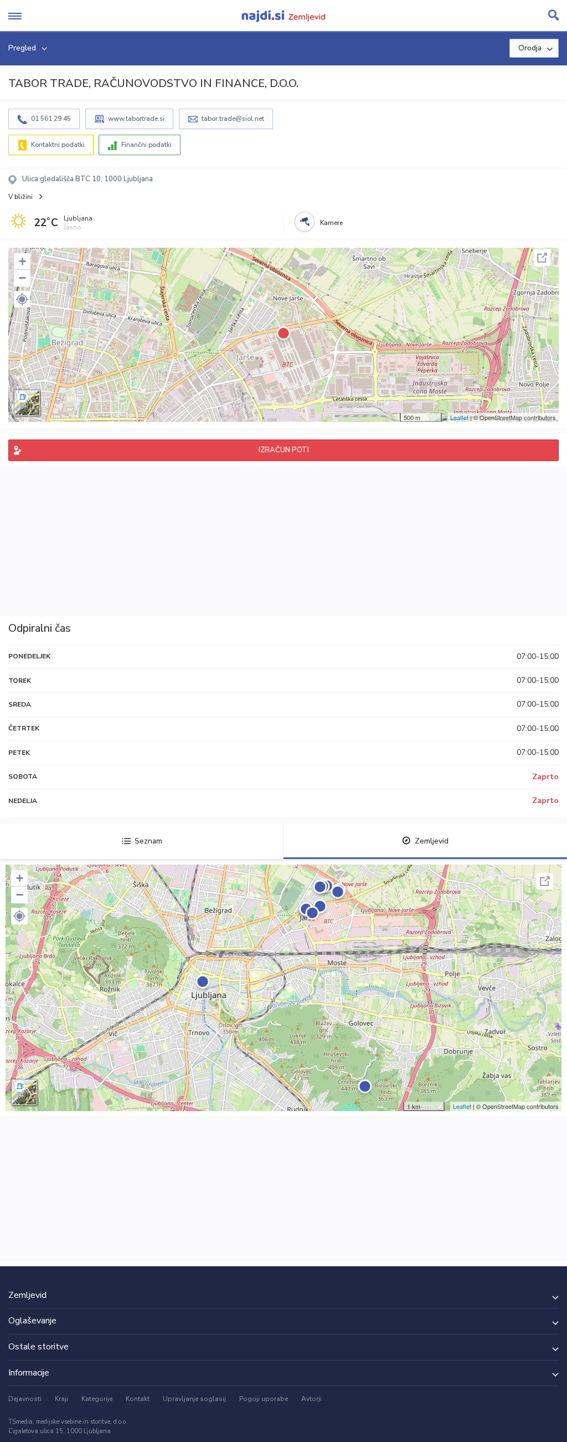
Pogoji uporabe (263, 1398)
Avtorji (311, 1398)
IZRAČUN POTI (284, 450)
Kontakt (138, 1398)
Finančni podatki (146, 144)
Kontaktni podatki (58, 144)
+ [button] (22, 261)
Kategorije (96, 1398)
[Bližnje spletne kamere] (305, 222)
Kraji (61, 1398)
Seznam (148, 841)
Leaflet (459, 417)
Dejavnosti (25, 1398)
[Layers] (27, 403)
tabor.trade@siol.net (233, 118)
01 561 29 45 (51, 118)
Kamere (331, 222)
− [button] (22, 278)
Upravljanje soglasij (194, 1398)
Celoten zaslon (542, 257)
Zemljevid (432, 841)
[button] (22, 299)
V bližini (20, 196)
